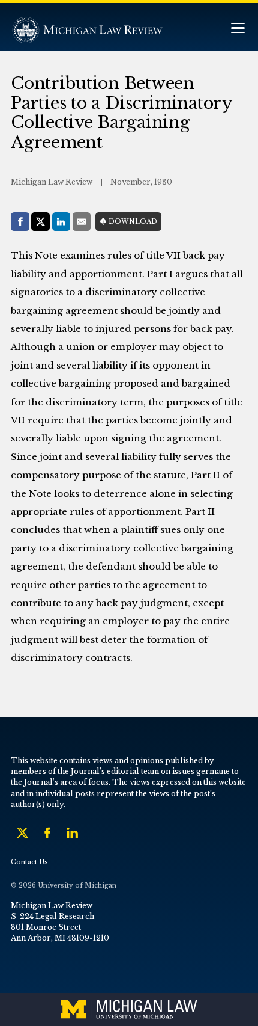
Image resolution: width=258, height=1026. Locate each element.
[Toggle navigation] (238, 29)
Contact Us (29, 862)
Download (133, 222)
